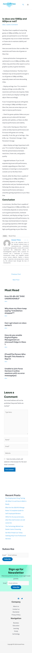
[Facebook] (25, 240)
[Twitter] (27, 240)
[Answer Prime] (6, 243)
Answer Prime (16, 240)
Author (5, 236)
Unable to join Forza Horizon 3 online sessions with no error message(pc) (15, 372)
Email (4, 555)
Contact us (16, 609)
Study (16, 631)
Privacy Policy (16, 615)
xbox (3, 25)
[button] (23, 5)
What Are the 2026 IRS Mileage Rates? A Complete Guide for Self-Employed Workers (14, 510)
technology (16, 634)
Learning (16, 628)
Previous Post (16, 274)
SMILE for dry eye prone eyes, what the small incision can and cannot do (15, 520)
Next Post (16, 280)
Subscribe (7, 559)
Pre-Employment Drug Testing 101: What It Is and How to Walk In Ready (15, 501)
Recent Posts (12, 236)
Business (16, 623)
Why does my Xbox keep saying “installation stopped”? (16, 310)
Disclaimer (16, 612)
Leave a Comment (12, 25)
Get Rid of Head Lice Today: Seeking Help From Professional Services (15, 536)
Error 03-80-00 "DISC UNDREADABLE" (15, 297)
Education (16, 626)
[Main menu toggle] (28, 5)
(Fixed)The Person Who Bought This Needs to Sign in (15, 356)
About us (16, 606)
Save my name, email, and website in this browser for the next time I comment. (15, 461)
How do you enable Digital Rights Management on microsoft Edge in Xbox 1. (15, 339)
